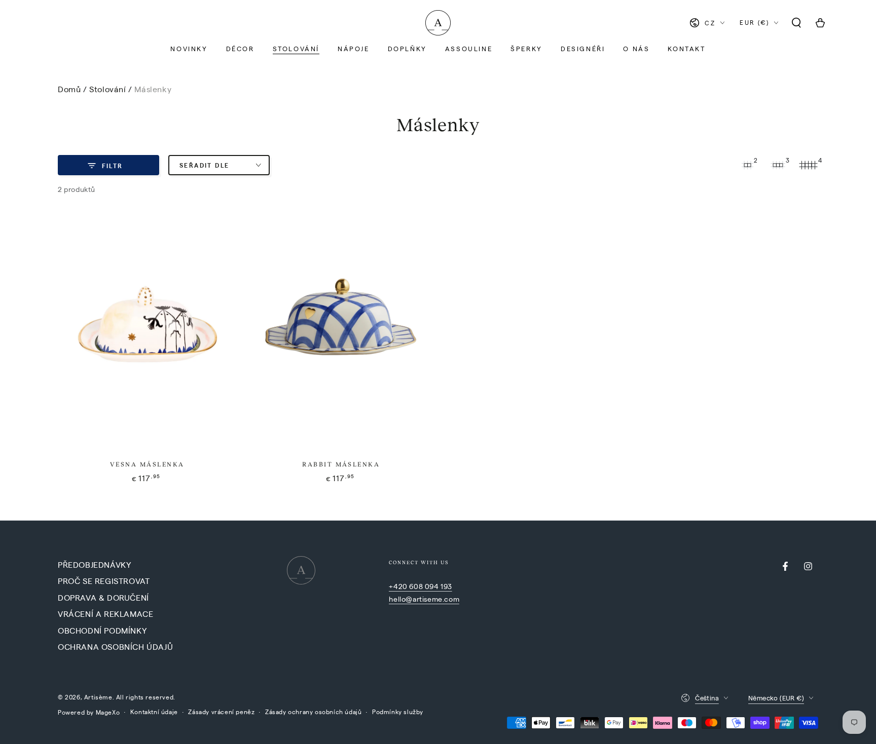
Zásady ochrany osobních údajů (313, 712)
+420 (399, 586)
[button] (796, 23)
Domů (69, 89)
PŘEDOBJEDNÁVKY (94, 564)
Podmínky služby (397, 712)
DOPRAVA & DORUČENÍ (103, 597)
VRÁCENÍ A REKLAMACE (105, 613)
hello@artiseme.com (424, 598)
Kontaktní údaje (154, 712)
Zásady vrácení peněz (221, 712)
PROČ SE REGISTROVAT (104, 580)
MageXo (108, 712)
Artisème (98, 697)
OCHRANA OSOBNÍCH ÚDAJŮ (115, 646)
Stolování (108, 89)
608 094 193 (430, 586)
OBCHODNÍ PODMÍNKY (102, 630)
